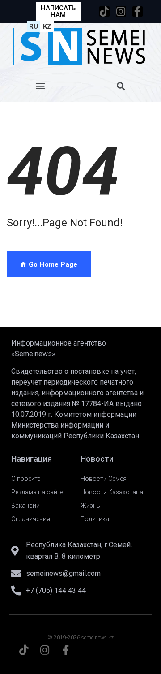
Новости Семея (103, 478)
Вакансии (25, 505)
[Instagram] (121, 11)
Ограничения (30, 519)
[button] (40, 85)
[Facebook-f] (137, 11)
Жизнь (90, 505)
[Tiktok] (104, 11)
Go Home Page (52, 264)
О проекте (25, 478)
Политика (94, 519)
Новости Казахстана (111, 492)
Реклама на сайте (37, 492)
